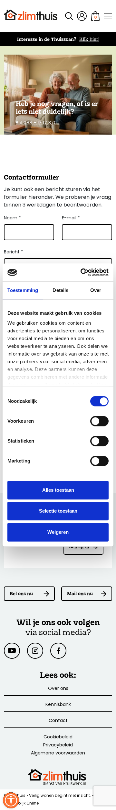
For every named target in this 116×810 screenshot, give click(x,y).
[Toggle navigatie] (108, 16)
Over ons (58, 688)
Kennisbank (58, 705)
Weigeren (58, 532)
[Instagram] (35, 651)
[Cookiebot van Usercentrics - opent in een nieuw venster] (82, 272)
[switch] (99, 421)
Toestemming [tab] (22, 290)
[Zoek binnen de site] (65, 16)
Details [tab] (60, 290)
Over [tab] (95, 290)
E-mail (71, 218)
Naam (12, 218)
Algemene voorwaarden (58, 753)
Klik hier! (89, 39)
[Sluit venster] (11, 800)
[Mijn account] (82, 16)
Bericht (13, 252)
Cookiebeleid (58, 737)
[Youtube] (12, 651)
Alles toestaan (58, 490)
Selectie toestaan (58, 511)
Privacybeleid (58, 745)
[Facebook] (58, 651)
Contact (58, 721)
